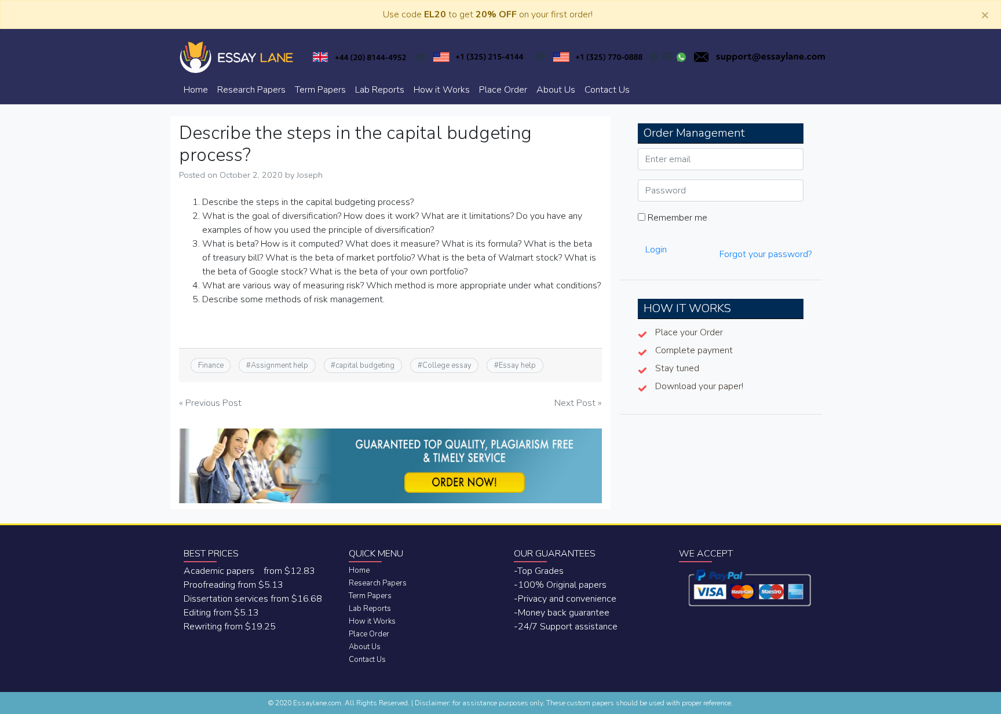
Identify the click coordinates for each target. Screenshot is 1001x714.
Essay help (517, 365)
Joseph (310, 175)
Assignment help (279, 365)
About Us (555, 89)
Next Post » (578, 403)
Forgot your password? (765, 254)
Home (196, 89)
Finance (211, 365)
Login (656, 249)
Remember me (676, 217)
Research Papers (251, 89)
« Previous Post (210, 403)
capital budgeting (364, 365)
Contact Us (607, 89)
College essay (447, 365)
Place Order (503, 89)
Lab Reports (379, 89)
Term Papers (320, 89)
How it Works (442, 89)
